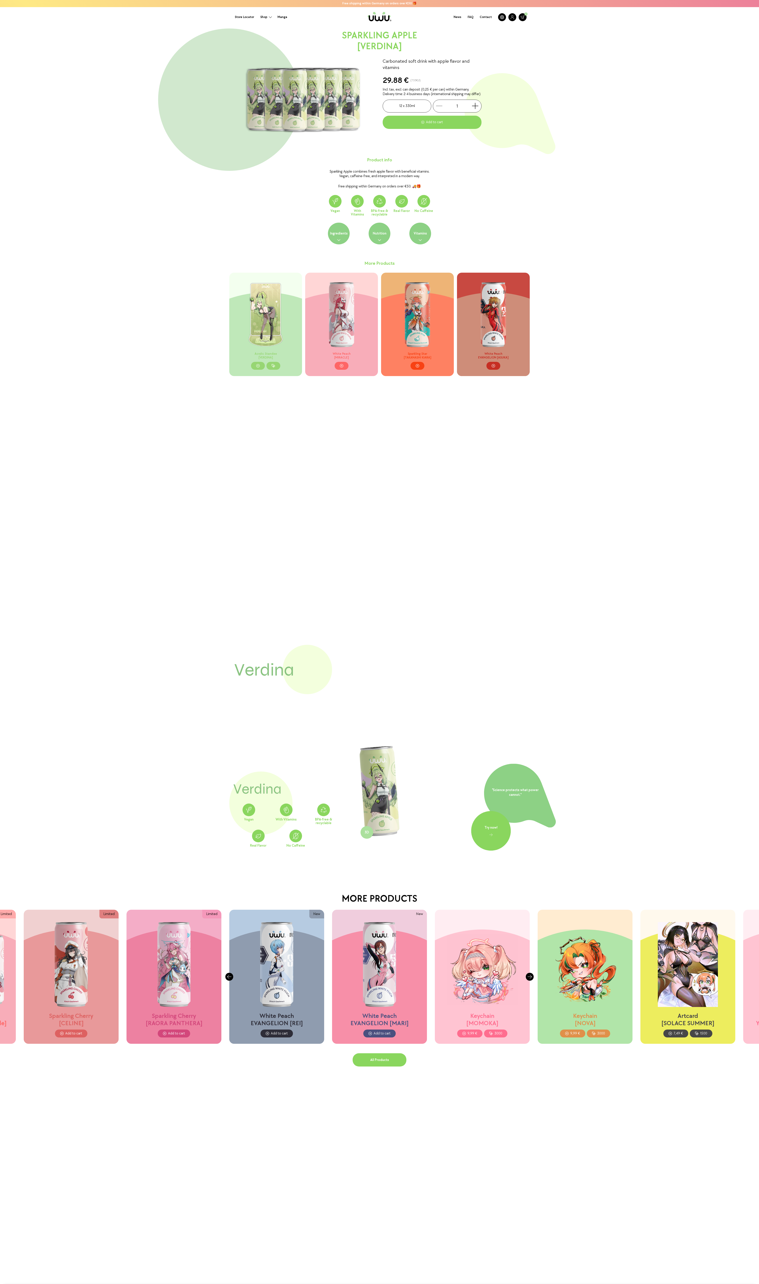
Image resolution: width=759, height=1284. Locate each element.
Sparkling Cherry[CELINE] (71, 1019)
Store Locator (244, 17)
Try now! (491, 827)
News (457, 17)
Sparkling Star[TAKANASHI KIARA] (417, 355)
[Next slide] (530, 977)
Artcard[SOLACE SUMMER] (687, 1019)
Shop (263, 17)
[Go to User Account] (512, 17)
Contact (486, 17)
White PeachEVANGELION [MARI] (379, 1019)
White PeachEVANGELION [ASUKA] (493, 355)
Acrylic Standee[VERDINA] (266, 355)
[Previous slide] (229, 977)
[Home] (379, 17)
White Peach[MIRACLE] (342, 355)
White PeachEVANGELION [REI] (277, 1019)
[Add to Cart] (258, 366)
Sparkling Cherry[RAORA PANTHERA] (174, 1019)
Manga (282, 17)
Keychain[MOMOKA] (482, 1019)
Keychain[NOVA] (585, 1019)
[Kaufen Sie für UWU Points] (273, 366)
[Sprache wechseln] (502, 17)
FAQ (470, 17)
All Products (379, 1060)
